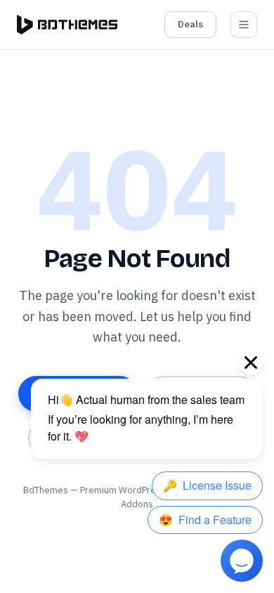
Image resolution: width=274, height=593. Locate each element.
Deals (190, 24)
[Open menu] (243, 24)
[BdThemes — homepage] (67, 24)
